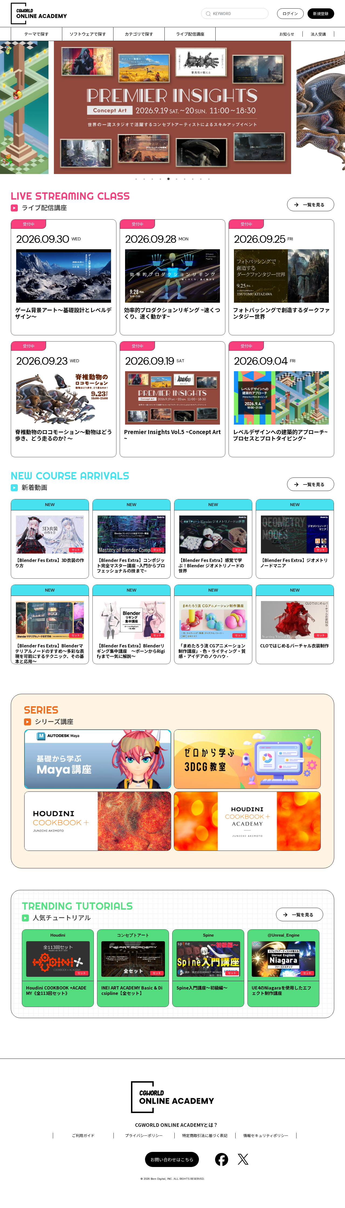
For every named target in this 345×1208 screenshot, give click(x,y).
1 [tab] (136, 179)
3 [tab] (152, 179)
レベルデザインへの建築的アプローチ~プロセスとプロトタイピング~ (280, 435)
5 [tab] (168, 179)
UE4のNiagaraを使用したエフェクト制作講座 (281, 990)
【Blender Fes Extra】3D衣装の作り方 (49, 562)
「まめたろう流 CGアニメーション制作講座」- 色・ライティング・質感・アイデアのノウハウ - (212, 650)
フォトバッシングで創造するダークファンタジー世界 (281, 313)
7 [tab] (184, 179)
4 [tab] (160, 179)
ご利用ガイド (83, 1135)
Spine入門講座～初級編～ (202, 987)
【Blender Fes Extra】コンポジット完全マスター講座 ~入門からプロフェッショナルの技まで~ (131, 565)
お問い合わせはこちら (172, 1159)
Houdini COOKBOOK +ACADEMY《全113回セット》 (56, 990)
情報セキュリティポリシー (265, 1135)
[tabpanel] (172, 107)
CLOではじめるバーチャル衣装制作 (294, 645)
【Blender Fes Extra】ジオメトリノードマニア (294, 562)
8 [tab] (192, 179)
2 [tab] (144, 179)
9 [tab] (200, 179)
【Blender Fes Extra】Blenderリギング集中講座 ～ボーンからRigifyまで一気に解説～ (131, 650)
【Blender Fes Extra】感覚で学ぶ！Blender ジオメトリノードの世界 (211, 565)
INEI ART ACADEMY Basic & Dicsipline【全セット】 (132, 990)
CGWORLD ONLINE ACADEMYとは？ (176, 1124)
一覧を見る (314, 204)
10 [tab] (209, 179)
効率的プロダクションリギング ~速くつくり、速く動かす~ (172, 313)
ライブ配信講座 (190, 34)
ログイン (290, 13)
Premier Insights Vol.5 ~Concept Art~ (172, 435)
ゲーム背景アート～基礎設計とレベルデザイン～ (63, 313)
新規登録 (320, 13)
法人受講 (318, 34)
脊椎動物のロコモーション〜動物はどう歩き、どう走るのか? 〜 (63, 435)
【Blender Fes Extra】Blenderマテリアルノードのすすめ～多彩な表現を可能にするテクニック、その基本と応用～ (49, 653)
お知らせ (286, 34)
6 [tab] (176, 179)
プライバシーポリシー (144, 1135)
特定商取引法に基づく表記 (204, 1135)
